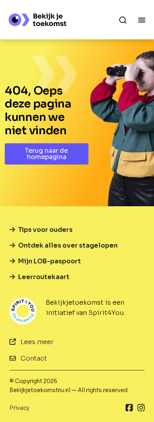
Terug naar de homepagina (46, 153)
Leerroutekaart (43, 277)
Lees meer (36, 342)
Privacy (19, 407)
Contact (33, 358)
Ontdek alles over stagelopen (68, 245)
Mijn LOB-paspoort (49, 261)
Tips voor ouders (45, 230)
